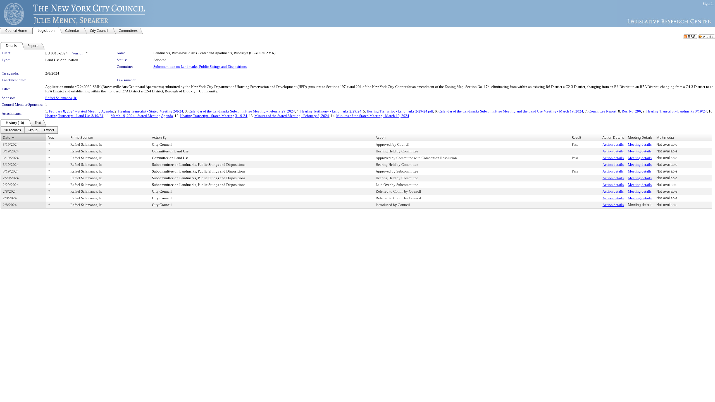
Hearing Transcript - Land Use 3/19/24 (74, 116)
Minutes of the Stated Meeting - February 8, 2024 (291, 116)
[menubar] (29, 130)
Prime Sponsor (81, 137)
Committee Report (602, 111)
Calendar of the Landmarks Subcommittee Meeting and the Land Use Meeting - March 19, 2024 (510, 111)
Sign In (708, 3)
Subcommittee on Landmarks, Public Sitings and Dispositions (200, 66)
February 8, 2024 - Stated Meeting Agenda (81, 111)
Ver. (51, 137)
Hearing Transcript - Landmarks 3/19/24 (676, 111)
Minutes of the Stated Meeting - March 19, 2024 (372, 116)
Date (6, 137)
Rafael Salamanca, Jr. (61, 98)
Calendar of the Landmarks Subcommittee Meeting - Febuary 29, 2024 (242, 111)
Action (380, 137)
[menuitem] (12, 130)
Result (576, 137)
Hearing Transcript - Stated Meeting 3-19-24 (213, 116)
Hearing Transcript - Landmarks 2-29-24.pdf (400, 111)
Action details (613, 144)
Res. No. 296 (631, 111)
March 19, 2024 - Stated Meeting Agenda (142, 116)
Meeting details (640, 144)
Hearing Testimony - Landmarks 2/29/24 (330, 111)
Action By (159, 137)
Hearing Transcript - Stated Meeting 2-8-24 (150, 111)
